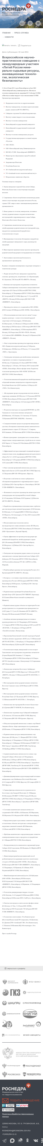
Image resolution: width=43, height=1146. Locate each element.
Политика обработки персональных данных (18, 1115)
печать (13, 45)
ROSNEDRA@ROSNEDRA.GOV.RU (16, 1130)
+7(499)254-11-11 (9, 1134)
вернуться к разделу (16, 968)
